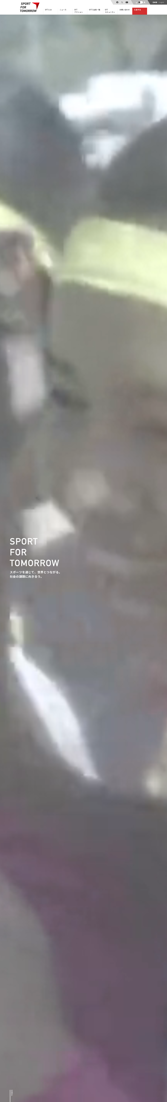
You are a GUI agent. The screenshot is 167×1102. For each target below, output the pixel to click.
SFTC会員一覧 (94, 10)
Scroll (12, 1093)
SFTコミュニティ (110, 11)
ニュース (63, 10)
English (161, 2)
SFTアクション (78, 11)
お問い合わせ (124, 10)
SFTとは (48, 10)
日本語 (155, 2)
